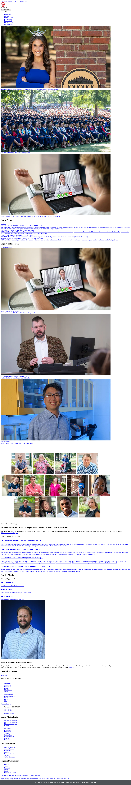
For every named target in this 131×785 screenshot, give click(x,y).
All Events (4, 675)
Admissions (7, 685)
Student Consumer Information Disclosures (25, 778)
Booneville (7, 768)
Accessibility (59, 778)
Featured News (8, 17)
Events (6, 699)
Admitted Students (9, 747)
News (6, 697)
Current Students (9, 749)
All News (3, 224)
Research (6, 16)
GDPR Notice (42, 778)
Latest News (7, 14)
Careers (6, 738)
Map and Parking (9, 713)
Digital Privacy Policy (7, 778)
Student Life (7, 686)
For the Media (8, 21)
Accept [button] (93, 782)
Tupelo (6, 766)
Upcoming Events (9, 22)
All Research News (6, 247)
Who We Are (8, 690)
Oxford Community (9, 757)
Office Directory (9, 694)
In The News (8, 19)
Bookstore (7, 740)
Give (5, 701)
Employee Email (9, 736)
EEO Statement (50, 778)
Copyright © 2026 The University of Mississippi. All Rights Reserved (20, 775)
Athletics (6, 691)
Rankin (6, 771)
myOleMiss (7, 728)
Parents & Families (9, 754)
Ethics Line (66, 778)
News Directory (8, 24)
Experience (7, 730)
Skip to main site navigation (8, 1)
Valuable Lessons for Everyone (9, 533)
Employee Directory (10, 696)
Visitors (6, 755)
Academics (7, 683)
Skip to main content (22, 1)
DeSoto (6, 764)
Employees (7, 750)
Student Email (8, 735)
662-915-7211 (8, 710)
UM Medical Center (10, 772)
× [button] (129, 780)
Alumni (6, 752)
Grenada (6, 769)
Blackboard (7, 731)
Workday (6, 733)
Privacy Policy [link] (80, 782)
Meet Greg (72, 667)
